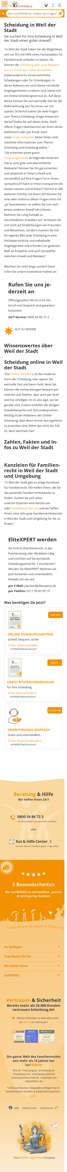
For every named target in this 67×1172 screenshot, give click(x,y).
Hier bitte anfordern (23, 693)
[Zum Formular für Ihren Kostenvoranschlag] (15, 676)
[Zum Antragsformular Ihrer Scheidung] (15, 628)
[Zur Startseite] (22, 5)
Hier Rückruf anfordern (26, 740)
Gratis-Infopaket (23, 137)
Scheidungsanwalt (16, 158)
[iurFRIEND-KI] (46, 5)
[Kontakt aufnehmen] (53, 5)
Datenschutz (29, 1108)
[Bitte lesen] (10, 6)
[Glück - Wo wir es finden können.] (56, 1107)
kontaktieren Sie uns (24, 508)
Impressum (46, 1108)
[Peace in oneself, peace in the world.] (6, 867)
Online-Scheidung (22, 374)
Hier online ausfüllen (24, 645)
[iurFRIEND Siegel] (18, 1036)
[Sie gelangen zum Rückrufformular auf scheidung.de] (15, 724)
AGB (16, 1108)
